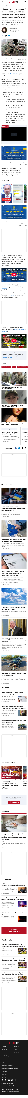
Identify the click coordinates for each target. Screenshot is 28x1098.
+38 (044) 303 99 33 (14, 932)
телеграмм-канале (19, 329)
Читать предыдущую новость (9, 429)
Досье (3, 1053)
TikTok (10, 357)
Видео (15, 1046)
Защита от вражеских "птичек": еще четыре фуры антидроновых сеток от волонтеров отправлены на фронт (11, 783)
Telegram (5, 356)
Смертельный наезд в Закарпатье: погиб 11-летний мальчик (13, 674)
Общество (9, 6)
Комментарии (8, 448)
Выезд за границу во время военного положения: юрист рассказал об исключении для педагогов (12, 573)
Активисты (4, 1071)
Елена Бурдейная (13, 28)
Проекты (3, 1046)
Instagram (5, 357)
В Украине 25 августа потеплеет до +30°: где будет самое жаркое (13, 608)
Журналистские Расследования (9, 1068)
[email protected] (15, 1091)
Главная (3, 6)
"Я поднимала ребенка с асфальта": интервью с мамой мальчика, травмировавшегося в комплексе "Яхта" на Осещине (13, 836)
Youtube (15, 356)
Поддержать (15, 802)
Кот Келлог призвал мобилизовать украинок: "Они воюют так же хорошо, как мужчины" (13, 640)
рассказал (4, 288)
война (13, 367)
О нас (2, 1063)
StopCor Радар (5, 1056)
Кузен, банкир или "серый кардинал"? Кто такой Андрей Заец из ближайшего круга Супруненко (13, 960)
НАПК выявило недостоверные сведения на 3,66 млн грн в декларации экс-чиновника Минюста (13, 885)
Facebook (4, 331)
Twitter (18, 356)
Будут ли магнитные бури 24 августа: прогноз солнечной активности (12, 913)
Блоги (15, 1049)
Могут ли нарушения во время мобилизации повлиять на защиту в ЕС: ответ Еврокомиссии (13, 508)
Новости (3, 1049)
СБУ (2, 255)
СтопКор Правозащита (7, 1066)
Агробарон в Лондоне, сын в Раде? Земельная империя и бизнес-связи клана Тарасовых (12, 975)
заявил (12, 296)
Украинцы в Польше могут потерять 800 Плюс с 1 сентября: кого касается (13, 540)
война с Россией (6, 367)
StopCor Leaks (6, 940)
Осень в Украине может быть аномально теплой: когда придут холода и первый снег (13, 900)
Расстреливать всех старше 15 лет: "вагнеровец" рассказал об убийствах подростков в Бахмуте (9, 435)
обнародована (14, 74)
